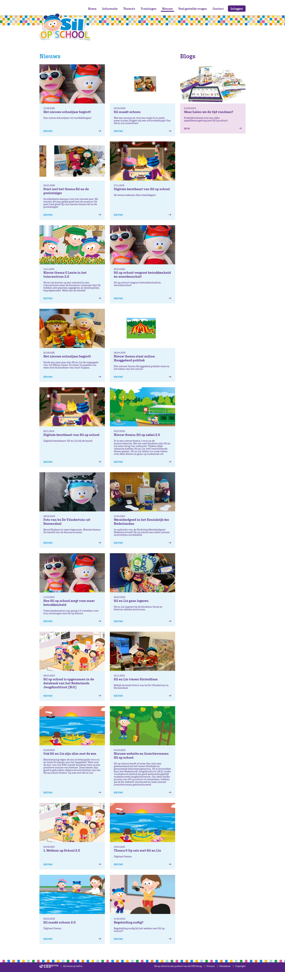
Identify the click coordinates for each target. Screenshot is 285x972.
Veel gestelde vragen (192, 8)
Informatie (110, 8)
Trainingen (149, 8)
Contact (218, 8)
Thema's (129, 8)
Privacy (211, 966)
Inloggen (237, 8)
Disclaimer (225, 966)
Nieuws (167, 8)
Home (92, 8)
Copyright (240, 966)
